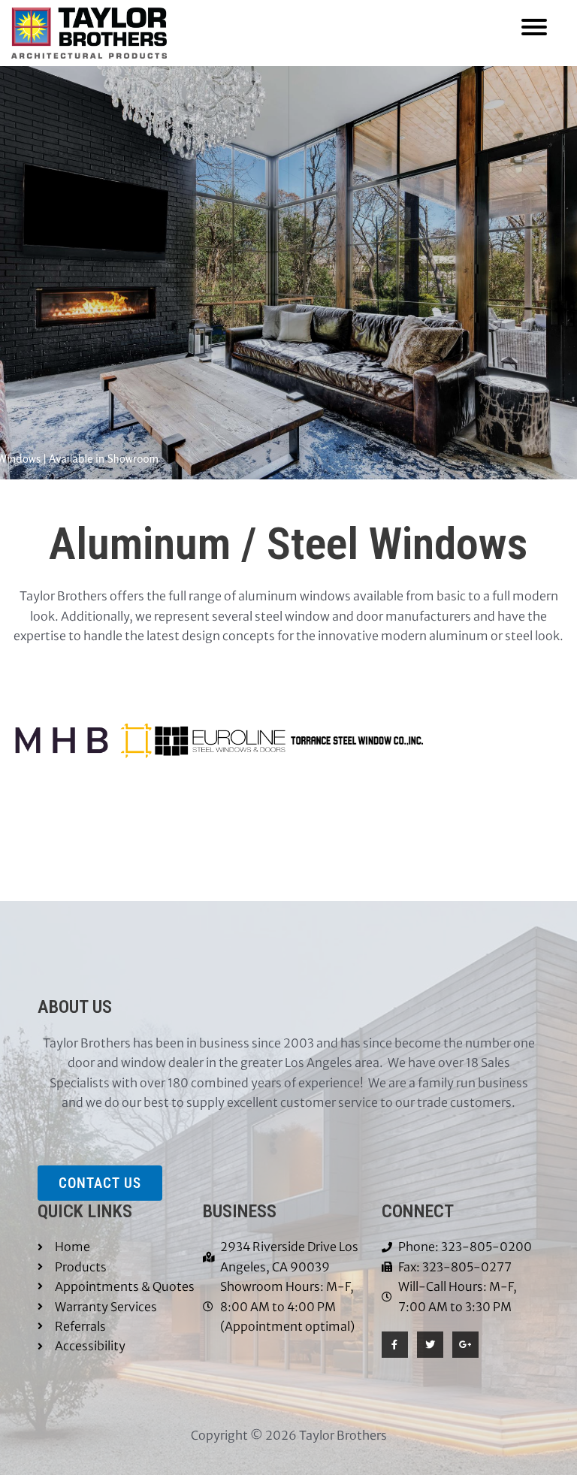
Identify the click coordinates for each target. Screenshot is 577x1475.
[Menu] (534, 25)
